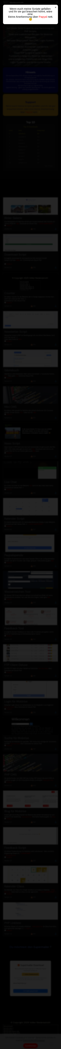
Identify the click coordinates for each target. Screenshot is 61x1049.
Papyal (43, 16)
